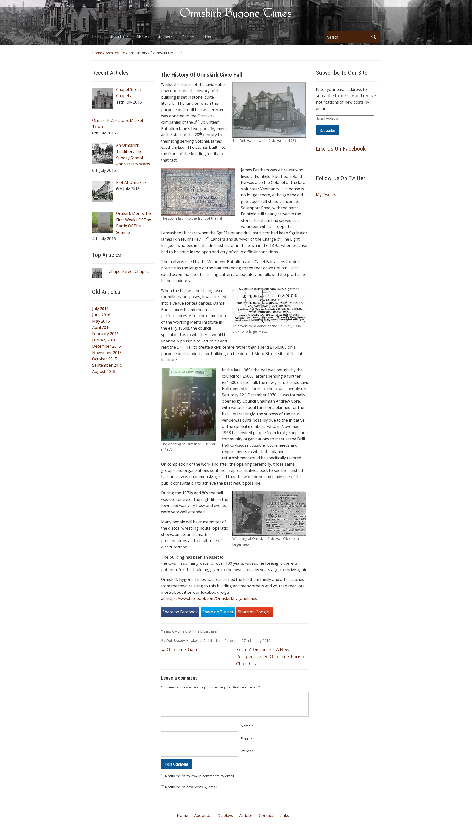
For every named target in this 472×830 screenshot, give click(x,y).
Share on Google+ (254, 612)
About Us (117, 37)
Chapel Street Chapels (129, 271)
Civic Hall (179, 631)
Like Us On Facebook (341, 148)
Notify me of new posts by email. (191, 787)
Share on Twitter (218, 612)
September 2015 (107, 365)
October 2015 (104, 359)
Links (207, 37)
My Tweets (326, 194)
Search (373, 37)
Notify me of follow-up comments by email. (200, 776)
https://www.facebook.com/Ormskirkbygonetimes (211, 598)
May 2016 (101, 321)
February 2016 (105, 333)
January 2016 (104, 340)
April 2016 (101, 327)
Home (97, 37)
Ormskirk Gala (179, 649)
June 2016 (101, 314)
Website (247, 751)
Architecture (115, 52)
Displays (143, 37)
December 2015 (106, 346)
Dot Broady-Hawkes (182, 640)
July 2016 (100, 308)
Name (247, 726)
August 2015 (103, 371)
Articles (164, 37)
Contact (188, 37)
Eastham (210, 631)
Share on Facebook (180, 612)
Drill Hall (194, 631)
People (230, 640)
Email (246, 738)
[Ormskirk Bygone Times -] (236, 12)
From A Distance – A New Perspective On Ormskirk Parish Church (270, 656)
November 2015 (107, 352)
